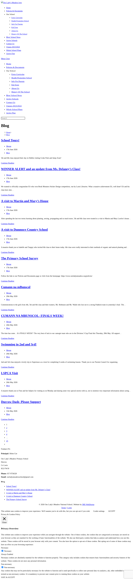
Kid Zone (15, 85)
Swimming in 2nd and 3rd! (18, 344)
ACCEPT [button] (111, 511)
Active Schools (12, 99)
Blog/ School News (14, 95)
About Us (15, 88)
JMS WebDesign (88, 505)
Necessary (7, 551)
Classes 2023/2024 (14, 106)
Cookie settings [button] (98, 511)
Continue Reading (7, 163)
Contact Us (10, 102)
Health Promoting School (21, 78)
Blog (8, 135)
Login (69, 508)
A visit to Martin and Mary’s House (24, 201)
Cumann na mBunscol (15, 287)
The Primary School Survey (19, 258)
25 (7, 441)
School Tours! (10, 140)
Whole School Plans (14, 109)
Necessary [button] (4, 548)
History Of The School (20, 92)
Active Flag (11, 113)
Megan (8, 146)
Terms (63, 508)
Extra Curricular (17, 74)
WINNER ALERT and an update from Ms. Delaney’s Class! (40, 169)
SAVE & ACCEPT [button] (8, 577)
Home (8, 64)
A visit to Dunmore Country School (24, 229)
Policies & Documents (15, 67)
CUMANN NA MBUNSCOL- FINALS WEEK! (32, 315)
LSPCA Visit (9, 373)
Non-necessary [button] (6, 564)
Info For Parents (17, 81)
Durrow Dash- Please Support (21, 401)
